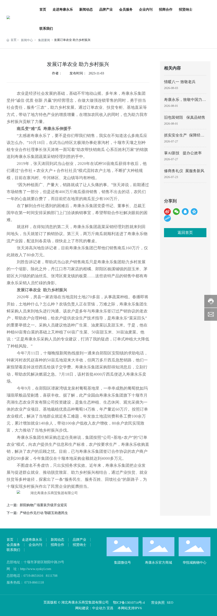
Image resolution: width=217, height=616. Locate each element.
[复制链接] (167, 218)
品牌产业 (106, 9)
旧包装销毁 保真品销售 (184, 117)
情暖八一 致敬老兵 (180, 82)
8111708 (51, 575)
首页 (42, 9)
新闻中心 (27, 40)
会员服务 (126, 9)
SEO (170, 602)
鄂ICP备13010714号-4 (129, 602)
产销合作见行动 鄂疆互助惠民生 (44, 513)
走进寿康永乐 (63, 9)
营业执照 (158, 602)
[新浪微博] (167, 211)
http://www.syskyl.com (35, 569)
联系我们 (46, 28)
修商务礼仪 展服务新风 (184, 171)
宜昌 (110, 608)
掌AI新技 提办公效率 (183, 153)
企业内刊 (146, 9)
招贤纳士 (185, 9)
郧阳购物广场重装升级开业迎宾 (43, 505)
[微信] (176, 211)
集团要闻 (44, 40)
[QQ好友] (185, 211)
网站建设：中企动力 (90, 608)
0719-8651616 (33, 575)
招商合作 (165, 9)
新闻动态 (86, 9)
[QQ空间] (194, 211)
